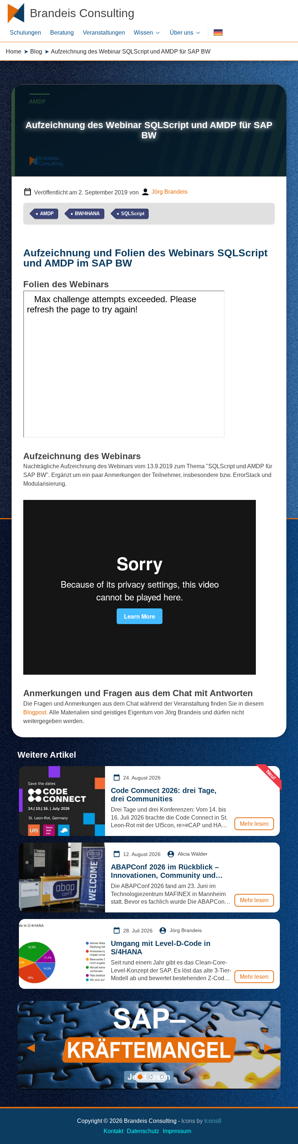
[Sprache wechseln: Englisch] (218, 33)
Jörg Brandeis (170, 192)
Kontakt (113, 1131)
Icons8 (212, 1121)
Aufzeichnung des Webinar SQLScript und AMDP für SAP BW (130, 51)
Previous (30, 1045)
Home (13, 51)
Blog (36, 51)
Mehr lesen (254, 824)
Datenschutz (143, 1131)
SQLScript (132, 213)
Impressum (177, 1131)
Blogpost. (35, 712)
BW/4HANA (87, 213)
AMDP (47, 213)
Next (267, 1045)
